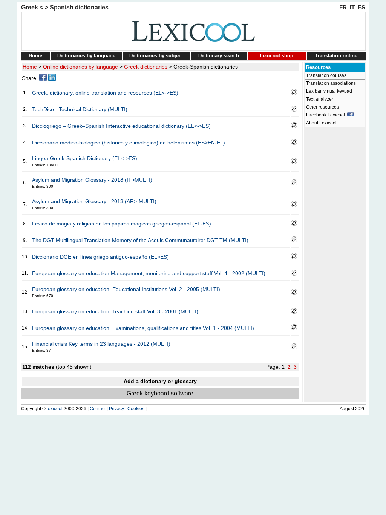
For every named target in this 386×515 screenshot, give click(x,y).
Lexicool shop (276, 55)
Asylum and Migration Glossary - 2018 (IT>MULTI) (92, 180)
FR (343, 7)
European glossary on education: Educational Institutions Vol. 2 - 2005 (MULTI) (126, 289)
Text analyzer (319, 99)
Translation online (336, 55)
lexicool (55, 408)
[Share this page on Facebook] (43, 79)
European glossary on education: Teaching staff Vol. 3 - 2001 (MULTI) (115, 311)
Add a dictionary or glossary (160, 381)
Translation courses (326, 75)
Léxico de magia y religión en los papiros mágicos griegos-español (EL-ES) (121, 224)
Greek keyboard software (160, 393)
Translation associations (331, 83)
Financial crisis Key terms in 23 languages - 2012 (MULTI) (101, 344)
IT (352, 7)
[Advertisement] (335, 243)
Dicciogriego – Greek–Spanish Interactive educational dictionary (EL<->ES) (121, 126)
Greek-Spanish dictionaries (205, 67)
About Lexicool (321, 123)
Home (35, 55)
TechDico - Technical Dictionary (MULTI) (79, 109)
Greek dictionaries (145, 67)
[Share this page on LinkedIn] (52, 79)
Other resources (322, 107)
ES (361, 7)
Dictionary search (218, 55)
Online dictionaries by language (80, 67)
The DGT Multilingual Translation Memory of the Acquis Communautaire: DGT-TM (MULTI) (140, 240)
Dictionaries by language (86, 55)
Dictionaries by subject (156, 55)
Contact (98, 408)
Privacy (116, 408)
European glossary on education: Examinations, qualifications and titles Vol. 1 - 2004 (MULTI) (143, 328)
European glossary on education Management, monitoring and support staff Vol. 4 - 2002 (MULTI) (148, 273)
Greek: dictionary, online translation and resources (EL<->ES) (105, 93)
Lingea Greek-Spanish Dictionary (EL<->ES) (84, 158)
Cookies (135, 408)
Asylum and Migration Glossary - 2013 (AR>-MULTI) (94, 201)
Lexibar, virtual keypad (329, 91)
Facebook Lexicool (326, 115)
